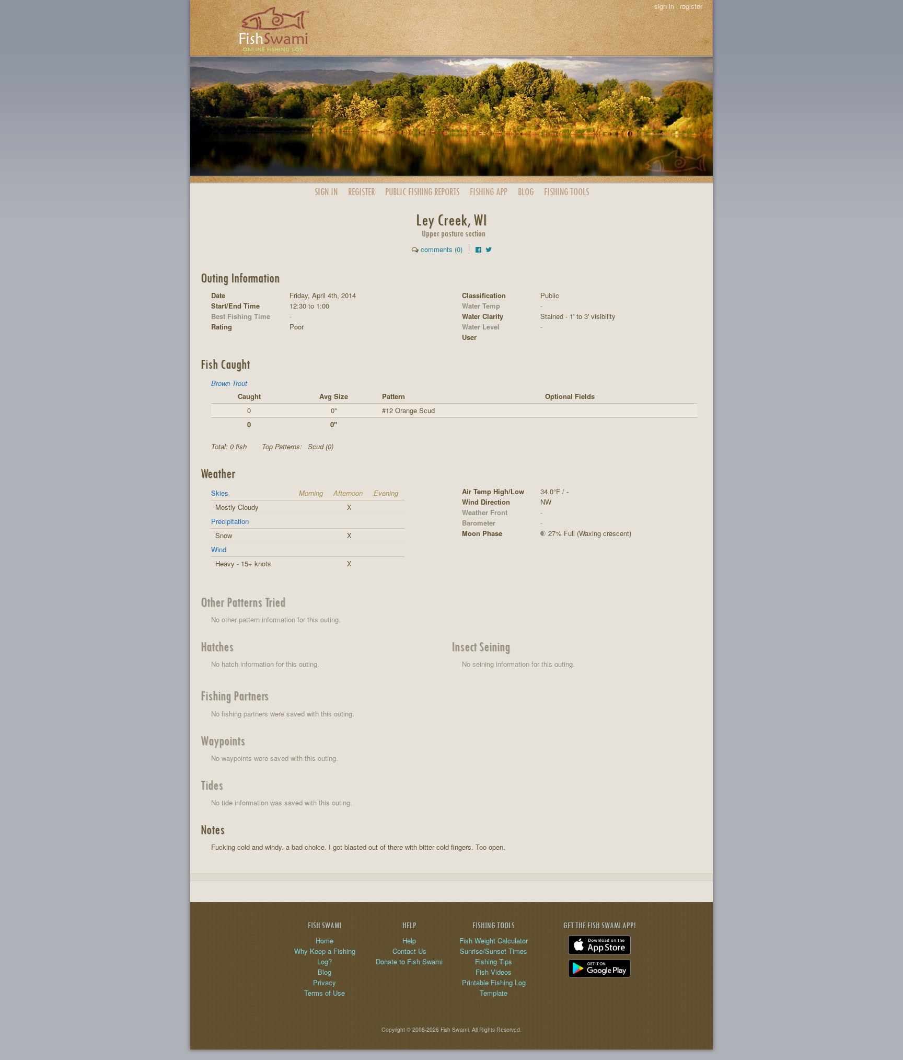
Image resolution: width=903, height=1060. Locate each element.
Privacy (324, 982)
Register (361, 192)
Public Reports (422, 192)
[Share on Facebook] (478, 249)
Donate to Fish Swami (409, 961)
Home (324, 940)
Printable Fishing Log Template (494, 987)
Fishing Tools (566, 192)
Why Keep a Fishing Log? (324, 956)
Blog (526, 192)
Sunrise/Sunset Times (493, 951)
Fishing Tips (493, 961)
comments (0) (441, 249)
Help (409, 940)
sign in (664, 6)
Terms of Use (324, 993)
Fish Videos (494, 972)
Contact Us (409, 951)
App (488, 192)
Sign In (326, 192)
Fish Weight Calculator (493, 940)
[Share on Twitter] (488, 249)
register (691, 6)
